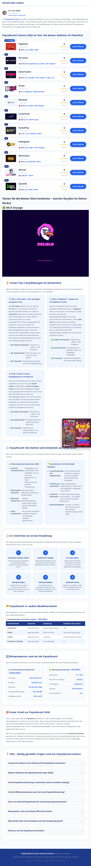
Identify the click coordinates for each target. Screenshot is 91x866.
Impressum (29, 860)
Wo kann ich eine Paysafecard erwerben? (26, 830)
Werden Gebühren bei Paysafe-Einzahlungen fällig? (30, 772)
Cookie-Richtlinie (50, 860)
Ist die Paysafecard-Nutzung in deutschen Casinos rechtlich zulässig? (38, 782)
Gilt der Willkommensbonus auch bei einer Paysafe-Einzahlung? (36, 792)
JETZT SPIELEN (78, 46)
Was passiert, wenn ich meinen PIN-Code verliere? (30, 811)
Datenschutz (39, 860)
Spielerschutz (61, 860)
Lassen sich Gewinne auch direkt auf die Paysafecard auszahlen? (37, 763)
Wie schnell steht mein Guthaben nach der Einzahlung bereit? (35, 821)
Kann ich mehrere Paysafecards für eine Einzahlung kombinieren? (37, 802)
